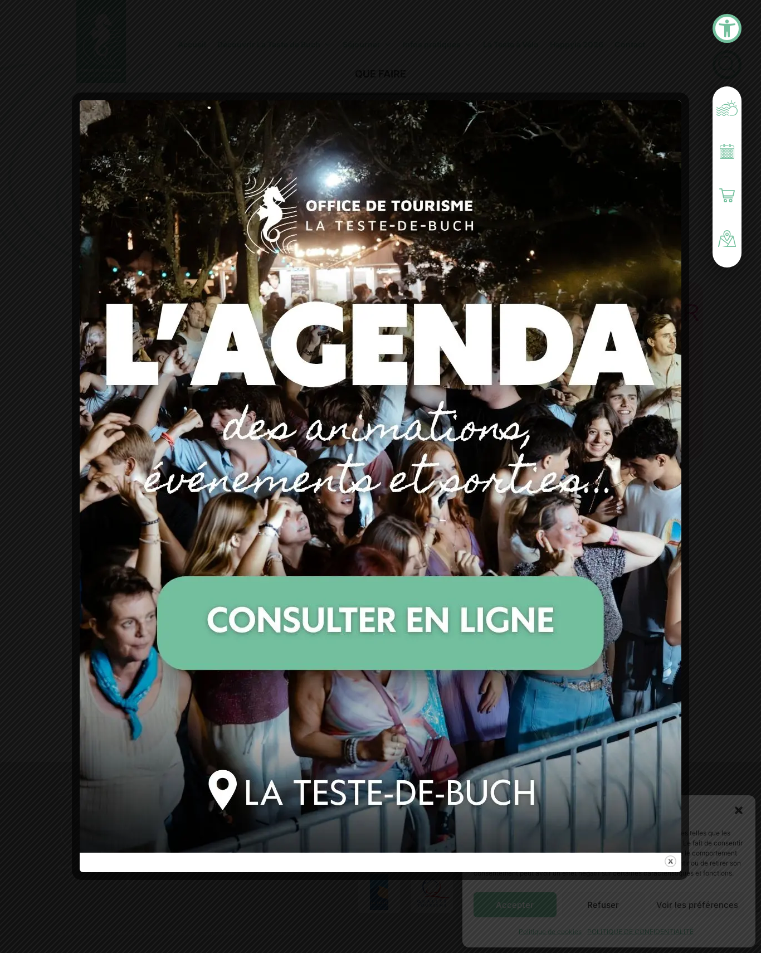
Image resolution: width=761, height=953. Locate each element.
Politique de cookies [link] (550, 931)
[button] (738, 810)
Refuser (603, 904)
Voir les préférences (697, 904)
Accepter (515, 904)
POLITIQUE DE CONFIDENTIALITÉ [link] (640, 931)
